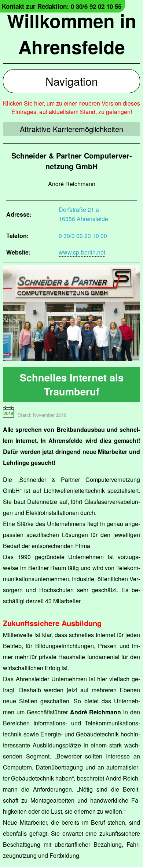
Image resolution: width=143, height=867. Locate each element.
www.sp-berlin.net (82, 252)
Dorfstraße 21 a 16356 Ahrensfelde (83, 214)
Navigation (71, 81)
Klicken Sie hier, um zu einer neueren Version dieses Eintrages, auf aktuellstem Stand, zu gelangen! (71, 107)
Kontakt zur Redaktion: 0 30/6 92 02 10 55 (61, 6)
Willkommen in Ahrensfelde (71, 33)
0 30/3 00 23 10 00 (83, 235)
